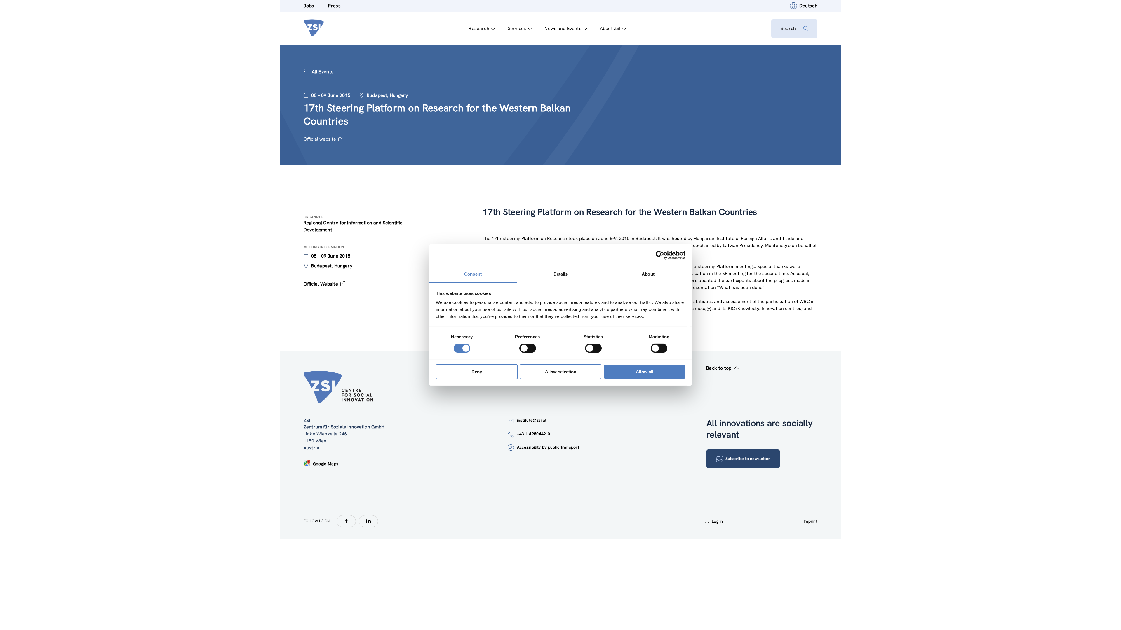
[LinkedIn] (368, 521)
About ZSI (610, 28)
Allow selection (560, 371)
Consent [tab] (473, 274)
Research (479, 28)
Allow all (644, 371)
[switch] (527, 348)
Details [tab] (560, 274)
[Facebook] (346, 521)
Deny (476, 371)
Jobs (309, 6)
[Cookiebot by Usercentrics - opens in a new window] (659, 255)
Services (517, 28)
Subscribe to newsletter (747, 458)
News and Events (562, 28)
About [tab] (648, 274)
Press (334, 6)
